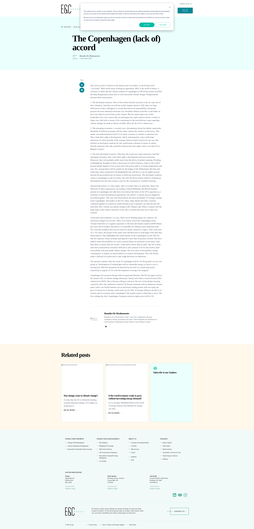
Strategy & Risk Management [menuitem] (76, 442)
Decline (162, 25)
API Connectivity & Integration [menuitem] (108, 452)
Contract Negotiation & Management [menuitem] (78, 446)
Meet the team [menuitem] (135, 449)
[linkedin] (81, 84)
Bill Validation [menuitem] (103, 442)
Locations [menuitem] (134, 446)
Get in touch (185, 10)
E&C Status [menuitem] (132, 525)
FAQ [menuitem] (132, 460)
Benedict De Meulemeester (90, 56)
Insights (67, 27)
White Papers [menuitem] (166, 446)
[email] (81, 90)
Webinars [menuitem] (165, 459)
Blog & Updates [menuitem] (167, 442)
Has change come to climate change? (81, 395)
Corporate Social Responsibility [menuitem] (140, 442)
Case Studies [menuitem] (102, 461)
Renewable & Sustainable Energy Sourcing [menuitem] (80, 449)
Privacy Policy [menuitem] (93, 525)
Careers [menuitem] (133, 452)
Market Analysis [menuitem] (167, 449)
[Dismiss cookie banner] (169, 7)
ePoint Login (185, 4)
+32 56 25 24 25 (70, 486)
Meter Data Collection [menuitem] (105, 449)
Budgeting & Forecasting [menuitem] (106, 446)
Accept (147, 25)
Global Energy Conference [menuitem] (170, 456)
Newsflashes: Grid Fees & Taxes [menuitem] (172, 452)
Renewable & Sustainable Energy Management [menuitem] (108, 457)
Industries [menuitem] (134, 457)
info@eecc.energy (70, 488)
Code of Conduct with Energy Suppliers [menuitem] (113, 525)
